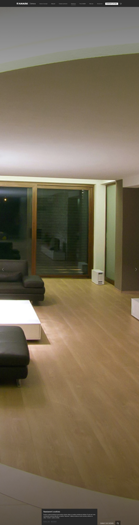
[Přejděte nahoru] (136, 522)
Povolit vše (46, 521)
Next (136, 269)
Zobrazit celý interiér (107, 523)
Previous (3, 269)
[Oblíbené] (121, 4)
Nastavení (53, 521)
